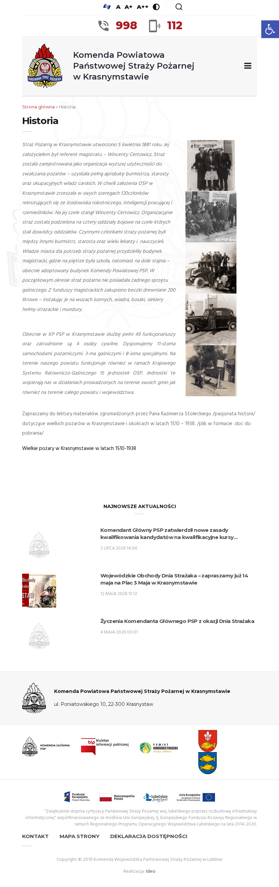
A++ (143, 6)
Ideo (150, 871)
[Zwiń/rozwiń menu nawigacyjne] (246, 66)
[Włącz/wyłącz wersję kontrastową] (156, 6)
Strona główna (38, 106)
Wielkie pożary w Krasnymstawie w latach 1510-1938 (79, 449)
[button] (270, 29)
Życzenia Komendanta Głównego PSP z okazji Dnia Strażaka (177, 621)
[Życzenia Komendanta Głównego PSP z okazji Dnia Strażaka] (39, 636)
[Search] (179, 7)
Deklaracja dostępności (148, 836)
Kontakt (35, 836)
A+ (129, 6)
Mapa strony (79, 836)
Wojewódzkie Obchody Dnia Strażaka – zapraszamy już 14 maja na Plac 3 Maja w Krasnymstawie (174, 579)
